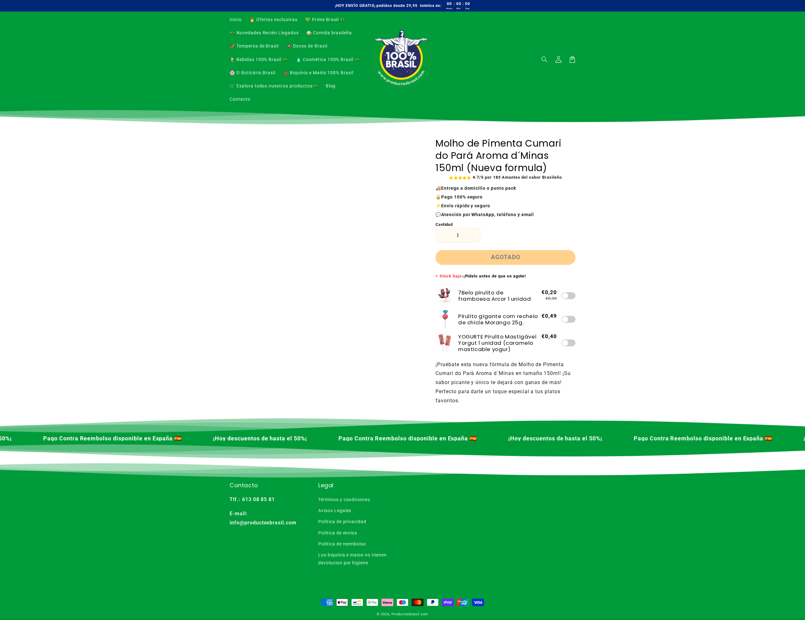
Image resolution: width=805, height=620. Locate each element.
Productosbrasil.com (409, 614)
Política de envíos (337, 532)
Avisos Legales (334, 510)
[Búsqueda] (545, 59)
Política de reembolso (342, 543)
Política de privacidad (342, 521)
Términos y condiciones (344, 499)
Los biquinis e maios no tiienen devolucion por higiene (352, 558)
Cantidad (444, 224)
